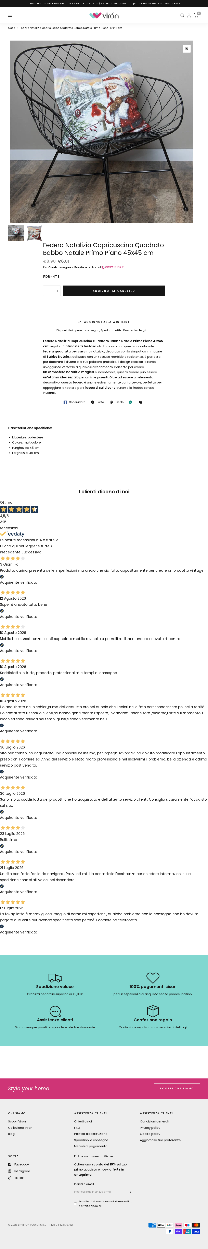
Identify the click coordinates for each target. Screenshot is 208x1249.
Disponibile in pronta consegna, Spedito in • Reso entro (104, 330)
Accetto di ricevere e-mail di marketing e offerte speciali (105, 1204)
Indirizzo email (84, 1184)
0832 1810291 (55, 3)
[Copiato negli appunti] (141, 402)
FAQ (77, 1127)
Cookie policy (150, 1134)
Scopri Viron (17, 1121)
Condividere (77, 402)
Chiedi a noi (83, 1121)
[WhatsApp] (131, 402)
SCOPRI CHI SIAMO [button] (177, 1088)
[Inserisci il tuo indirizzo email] (130, 1192)
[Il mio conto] (189, 15)
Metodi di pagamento (90, 1146)
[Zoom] (187, 49)
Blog (11, 1134)
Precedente (10, 552)
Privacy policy (150, 1127)
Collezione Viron (20, 1127)
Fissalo (119, 402)
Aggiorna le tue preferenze (160, 1140)
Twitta (100, 402)
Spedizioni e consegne (91, 1140)
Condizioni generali (154, 1121)
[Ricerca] (182, 15)
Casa (11, 28)
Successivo (31, 552)
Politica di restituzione (90, 1134)
